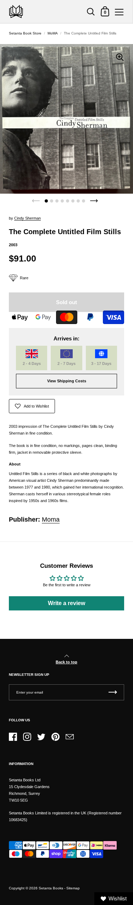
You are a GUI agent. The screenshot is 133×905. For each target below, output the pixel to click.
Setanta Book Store (25, 33)
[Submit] (113, 692)
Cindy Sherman (27, 218)
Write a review (66, 603)
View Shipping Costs (66, 381)
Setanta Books (51, 888)
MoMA (53, 33)
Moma (51, 519)
